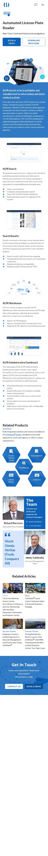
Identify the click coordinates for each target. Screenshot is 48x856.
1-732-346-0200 (35, 526)
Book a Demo (12, 42)
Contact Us (13, 686)
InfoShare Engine (13, 434)
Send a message (35, 522)
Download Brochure (34, 42)
